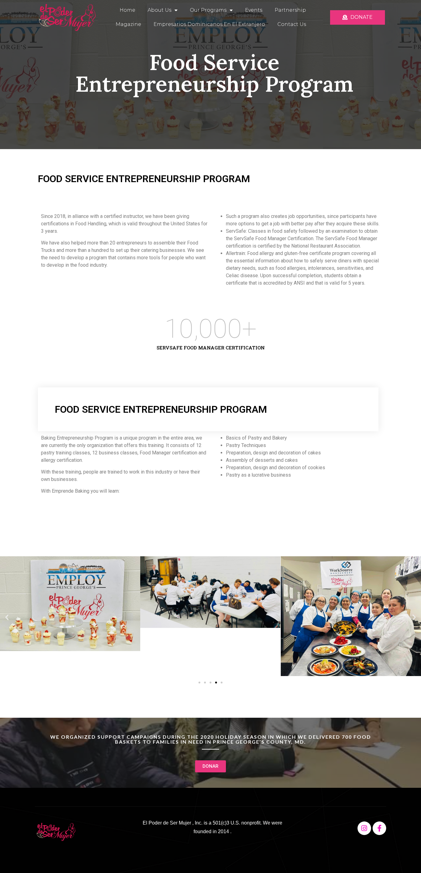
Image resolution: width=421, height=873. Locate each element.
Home (127, 10)
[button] (7, 617)
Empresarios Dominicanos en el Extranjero (209, 24)
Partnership (290, 10)
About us (159, 10)
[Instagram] (364, 828)
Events (253, 10)
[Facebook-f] (379, 828)
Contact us (291, 24)
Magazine (128, 24)
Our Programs (208, 10)
